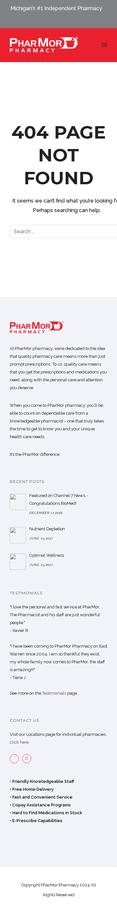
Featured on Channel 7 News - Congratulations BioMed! (58, 499)
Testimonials (54, 693)
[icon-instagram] (28, 758)
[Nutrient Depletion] (18, 535)
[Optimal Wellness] (18, 561)
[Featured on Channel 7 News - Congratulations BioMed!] (18, 502)
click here (19, 742)
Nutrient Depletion (47, 528)
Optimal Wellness (46, 555)
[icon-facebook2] (16, 758)
